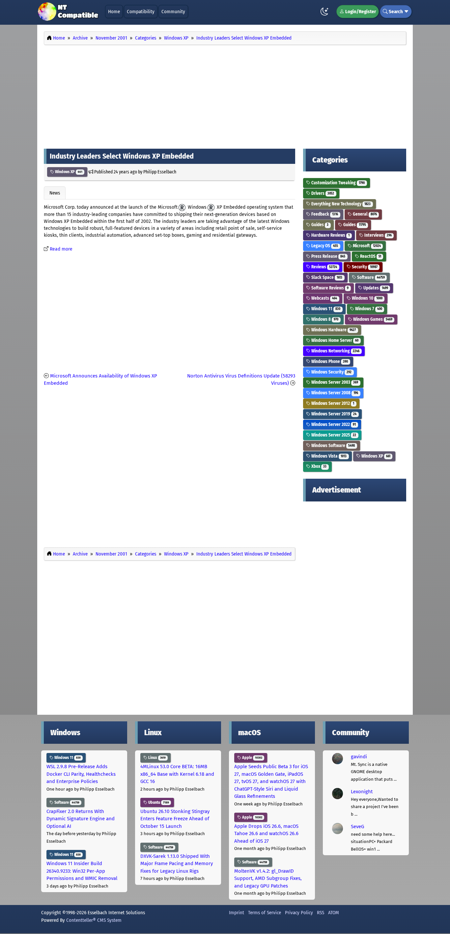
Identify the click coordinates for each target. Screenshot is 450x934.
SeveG (357, 826)
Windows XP (68, 171)
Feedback (324, 214)
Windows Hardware (333, 329)
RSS (320, 913)
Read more (61, 249)
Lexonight (362, 792)
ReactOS (370, 256)
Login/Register (360, 12)
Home (114, 12)
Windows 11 (325, 308)
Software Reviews (329, 288)
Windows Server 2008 (334, 392)
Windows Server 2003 (334, 382)
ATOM (333, 913)
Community (173, 12)
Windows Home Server (334, 340)
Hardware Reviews (330, 235)
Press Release (327, 256)
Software (370, 277)
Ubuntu (158, 802)
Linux (156, 757)
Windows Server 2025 (333, 435)
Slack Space (326, 277)
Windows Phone (329, 361)
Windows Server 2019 (333, 413)
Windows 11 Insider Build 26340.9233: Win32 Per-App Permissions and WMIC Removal (81, 870)
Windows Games (372, 319)
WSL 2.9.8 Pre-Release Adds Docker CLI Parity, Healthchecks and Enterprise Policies (81, 774)
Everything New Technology (340, 203)
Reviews (323, 266)
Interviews (377, 235)
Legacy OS (324, 245)
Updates (375, 288)
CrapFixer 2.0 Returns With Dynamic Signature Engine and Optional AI (80, 818)
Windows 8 (324, 319)
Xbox (318, 466)
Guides (319, 224)
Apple (251, 757)
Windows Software (332, 445)
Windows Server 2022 (333, 424)
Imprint (236, 913)
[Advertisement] (225, 95)
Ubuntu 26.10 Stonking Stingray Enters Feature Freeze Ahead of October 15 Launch (175, 818)
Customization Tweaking (337, 182)
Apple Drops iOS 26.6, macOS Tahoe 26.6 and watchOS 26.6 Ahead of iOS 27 (266, 833)
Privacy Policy (299, 913)
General (364, 214)
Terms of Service (264, 913)
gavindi (359, 757)
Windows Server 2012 (332, 403)
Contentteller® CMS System (94, 920)
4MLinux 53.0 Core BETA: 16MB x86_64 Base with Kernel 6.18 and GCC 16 (177, 774)
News (54, 193)
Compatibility (141, 12)
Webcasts (323, 298)
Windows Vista (328, 456)
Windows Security (331, 372)
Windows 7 (368, 308)
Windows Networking (334, 350)
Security (364, 266)
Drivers (322, 193)
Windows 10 (366, 298)
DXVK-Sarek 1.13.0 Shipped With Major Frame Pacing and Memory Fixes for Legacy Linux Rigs (176, 863)
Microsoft (366, 245)
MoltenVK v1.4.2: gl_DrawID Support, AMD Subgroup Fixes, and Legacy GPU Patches (268, 878)
